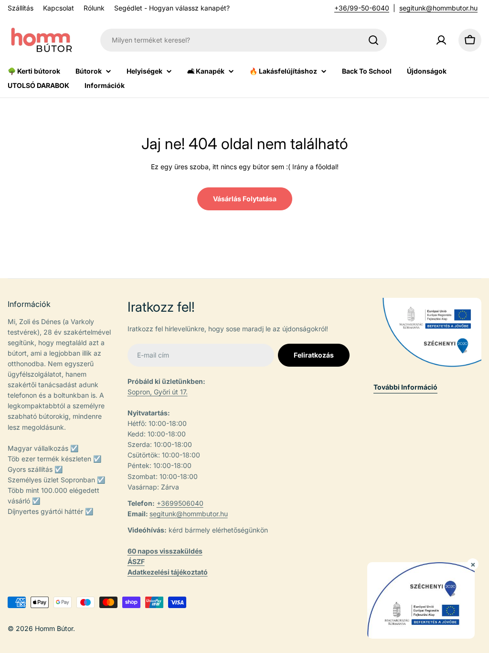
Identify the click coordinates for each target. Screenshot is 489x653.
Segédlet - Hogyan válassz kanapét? (172, 8)
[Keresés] (373, 40)
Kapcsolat (58, 8)
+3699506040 (180, 503)
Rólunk (94, 8)
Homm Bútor (54, 628)
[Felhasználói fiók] (441, 40)
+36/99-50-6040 (361, 8)
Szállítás (20, 8)
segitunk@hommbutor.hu (438, 8)
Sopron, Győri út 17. (158, 392)
